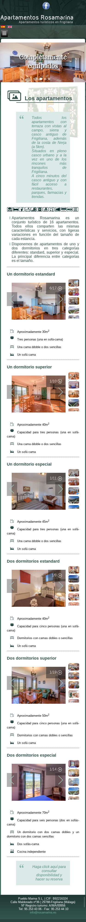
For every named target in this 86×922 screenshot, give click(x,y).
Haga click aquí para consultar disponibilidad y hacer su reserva (49, 873)
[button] (37, 79)
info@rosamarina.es (43, 912)
